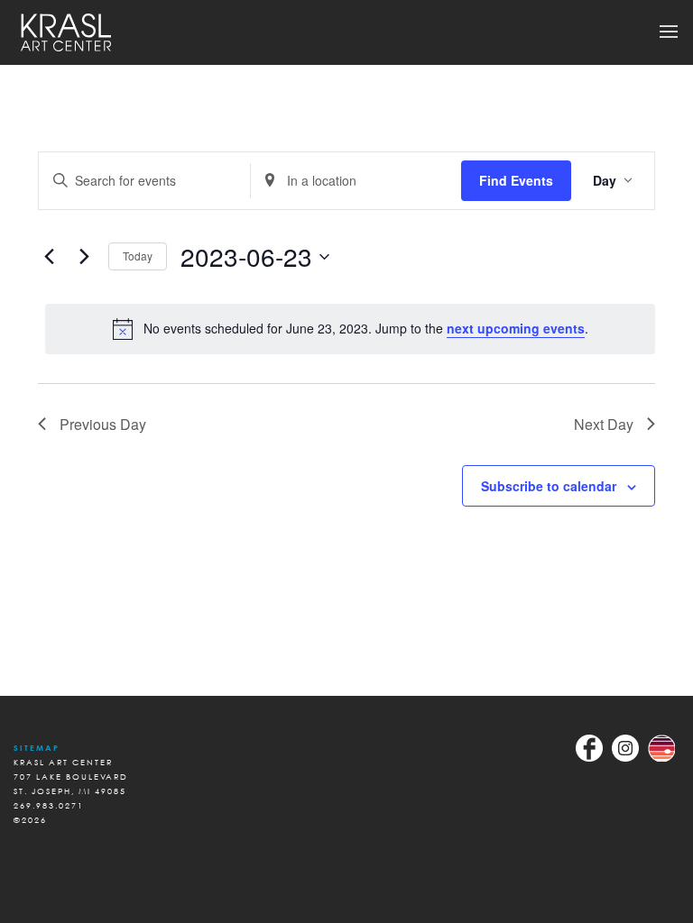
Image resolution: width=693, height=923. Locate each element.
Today (137, 255)
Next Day (603, 424)
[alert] (350, 329)
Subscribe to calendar (548, 486)
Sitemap (37, 748)
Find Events (516, 180)
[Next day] (84, 257)
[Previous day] (49, 257)
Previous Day (103, 424)
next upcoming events (516, 328)
